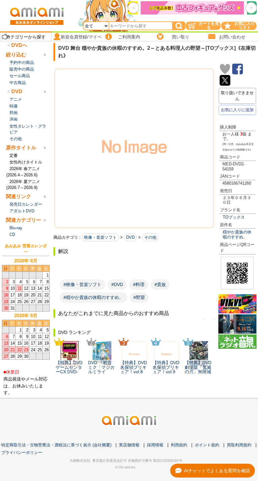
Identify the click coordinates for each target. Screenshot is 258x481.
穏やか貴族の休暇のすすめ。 (237, 234)
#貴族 (160, 284)
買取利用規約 (239, 445)
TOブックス (234, 217)
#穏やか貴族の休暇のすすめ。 (93, 297)
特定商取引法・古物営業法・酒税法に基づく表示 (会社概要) (56, 445)
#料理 (138, 284)
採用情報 (155, 445)
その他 (150, 237)
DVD (130, 237)
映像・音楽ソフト (100, 237)
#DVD (117, 284)
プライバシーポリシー (21, 452)
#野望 (139, 297)
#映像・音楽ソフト (82, 284)
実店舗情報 (129, 445)
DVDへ (19, 45)
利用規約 (179, 445)
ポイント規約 (207, 445)
